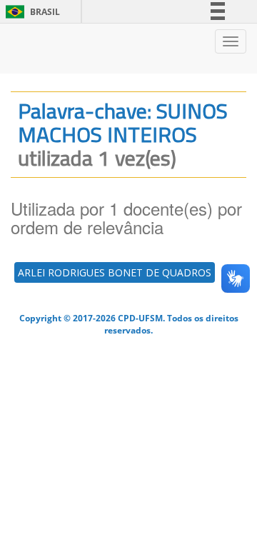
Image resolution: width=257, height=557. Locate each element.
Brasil (30, 12)
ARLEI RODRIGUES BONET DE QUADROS (114, 272)
